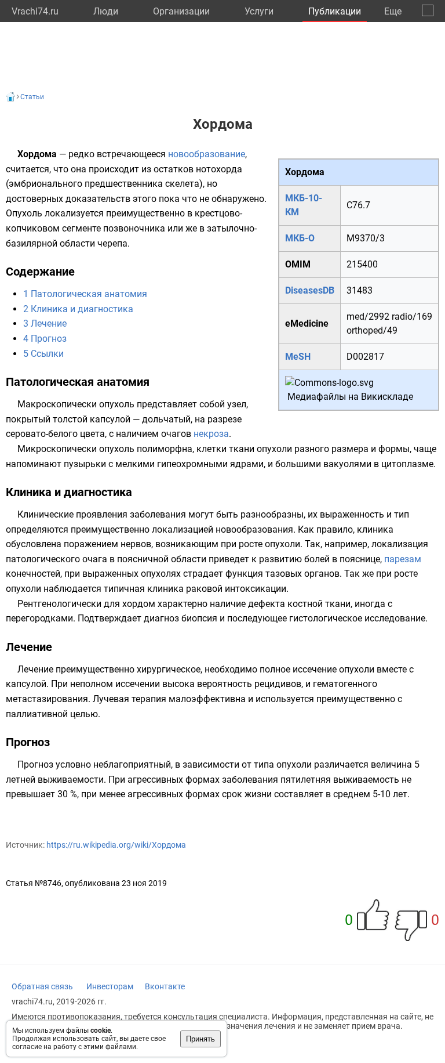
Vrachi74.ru (35, 11)
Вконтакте (165, 986)
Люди (105, 11)
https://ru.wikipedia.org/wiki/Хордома (116, 844)
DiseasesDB (309, 290)
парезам (402, 559)
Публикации (334, 11)
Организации (181, 11)
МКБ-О (300, 238)
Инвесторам (109, 986)
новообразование (206, 154)
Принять (200, 1039)
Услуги (259, 11)
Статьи (32, 97)
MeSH (298, 356)
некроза (211, 433)
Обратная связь (42, 986)
